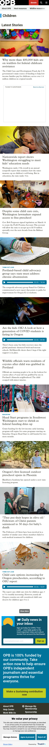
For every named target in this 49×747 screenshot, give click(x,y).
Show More (24, 611)
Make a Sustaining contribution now (24, 693)
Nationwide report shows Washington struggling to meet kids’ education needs (21, 160)
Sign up (40, 641)
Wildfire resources (37, 8)
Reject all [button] (42, 737)
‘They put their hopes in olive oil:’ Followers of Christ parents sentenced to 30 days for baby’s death (23, 522)
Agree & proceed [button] (27, 737)
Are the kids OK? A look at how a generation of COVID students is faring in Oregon (23, 331)
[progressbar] (20, 282)
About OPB (6, 8)
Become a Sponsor (38, 87)
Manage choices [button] (10, 737)
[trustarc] (41, 744)
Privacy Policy (7, 744)
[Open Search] (41, 2)
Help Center (8, 709)
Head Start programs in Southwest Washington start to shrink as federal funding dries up (24, 421)
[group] (24, 282)
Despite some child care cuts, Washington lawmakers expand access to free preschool (21, 214)
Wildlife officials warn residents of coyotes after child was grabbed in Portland (23, 364)
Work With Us (9, 713)
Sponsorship (31, 712)
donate (34, 3)
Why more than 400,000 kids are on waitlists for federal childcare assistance (22, 63)
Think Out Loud (8, 267)
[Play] (4, 282)
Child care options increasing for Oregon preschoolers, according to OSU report (23, 578)
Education (6, 414)
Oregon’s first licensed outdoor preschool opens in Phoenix (21, 473)
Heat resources (20, 8)
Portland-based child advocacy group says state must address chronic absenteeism (21, 274)
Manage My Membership (31, 707)
